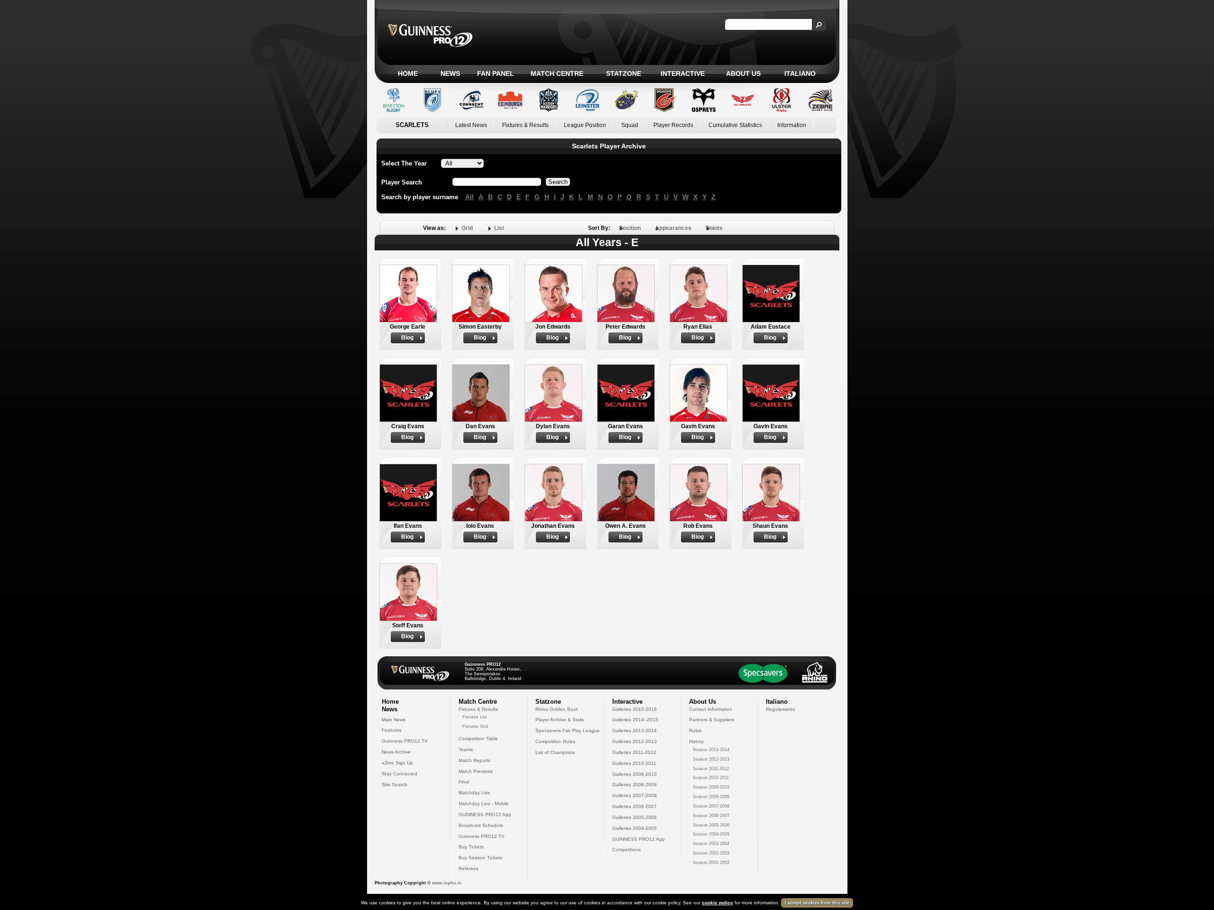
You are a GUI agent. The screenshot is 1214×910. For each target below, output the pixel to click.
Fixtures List (474, 717)
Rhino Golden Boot (556, 709)
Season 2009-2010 (711, 787)
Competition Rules (555, 741)
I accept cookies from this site (817, 903)
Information (791, 125)
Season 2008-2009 (711, 796)
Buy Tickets (471, 846)
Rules (695, 730)
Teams (466, 749)
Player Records (673, 125)
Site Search (394, 784)
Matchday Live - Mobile (484, 803)
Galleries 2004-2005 (634, 828)
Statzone (623, 73)
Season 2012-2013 (711, 759)
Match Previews (476, 771)
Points (714, 228)
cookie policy (717, 902)
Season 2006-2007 (711, 815)
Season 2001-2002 (711, 862)
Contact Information (710, 709)
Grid (467, 228)
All (469, 197)
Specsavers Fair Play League (567, 730)
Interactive (683, 73)
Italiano (800, 73)
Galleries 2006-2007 (634, 806)
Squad (629, 125)
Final (464, 781)
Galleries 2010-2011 (634, 763)
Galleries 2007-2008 (634, 795)
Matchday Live (474, 792)
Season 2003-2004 (711, 843)
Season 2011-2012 (711, 768)
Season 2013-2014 (711, 749)
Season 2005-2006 (711, 825)
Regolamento (780, 709)
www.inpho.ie (446, 883)
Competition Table (478, 738)
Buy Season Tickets (480, 857)
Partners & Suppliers (711, 719)
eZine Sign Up (397, 762)
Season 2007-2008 (711, 806)
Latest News (471, 125)
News (450, 73)
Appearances (673, 228)
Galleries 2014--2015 (635, 719)
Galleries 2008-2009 (634, 784)
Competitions (626, 849)
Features (391, 730)
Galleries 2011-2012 (634, 752)
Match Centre (557, 73)
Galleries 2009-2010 (634, 774)
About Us (743, 73)
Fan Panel (495, 73)
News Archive (396, 751)
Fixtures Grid (475, 726)
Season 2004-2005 (711, 834)
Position (630, 228)
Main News (393, 719)
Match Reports (474, 760)
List (499, 228)
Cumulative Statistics (735, 125)
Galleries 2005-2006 (634, 817)
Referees (468, 868)
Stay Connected (399, 773)
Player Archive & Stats (559, 719)
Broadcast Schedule (481, 825)
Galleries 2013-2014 (634, 730)
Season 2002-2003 (711, 853)
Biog (407, 337)
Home (408, 73)
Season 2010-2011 (711, 777)
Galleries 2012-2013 (634, 741)
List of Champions (555, 752)
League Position (585, 125)
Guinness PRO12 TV (405, 741)
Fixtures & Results (525, 125)
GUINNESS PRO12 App (485, 814)
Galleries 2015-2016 (634, 709)
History (696, 741)
